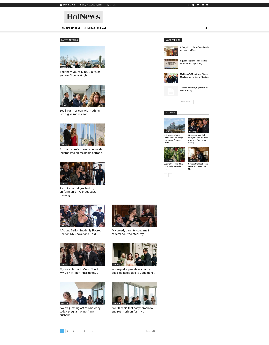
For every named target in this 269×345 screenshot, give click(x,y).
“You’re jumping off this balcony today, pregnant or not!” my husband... (80, 311)
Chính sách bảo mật (95, 28)
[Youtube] (207, 5)
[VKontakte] (202, 5)
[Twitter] (193, 5)
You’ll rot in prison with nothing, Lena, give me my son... (80, 112)
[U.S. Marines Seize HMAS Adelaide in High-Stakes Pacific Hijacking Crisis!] (174, 125)
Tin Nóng (64, 145)
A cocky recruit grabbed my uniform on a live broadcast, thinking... (78, 192)
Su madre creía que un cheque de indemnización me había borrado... (82, 151)
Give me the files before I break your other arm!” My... (198, 166)
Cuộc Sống (64, 67)
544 (85, 331)
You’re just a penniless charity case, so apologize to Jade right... (133, 271)
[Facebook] (189, 5)
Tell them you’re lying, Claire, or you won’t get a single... (80, 73)
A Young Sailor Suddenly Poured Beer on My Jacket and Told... (80, 232)
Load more (185, 102)
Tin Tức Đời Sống (71, 28)
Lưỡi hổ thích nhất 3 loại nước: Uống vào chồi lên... (173, 166)
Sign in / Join (111, 5)
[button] (206, 28)
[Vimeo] (198, 5)
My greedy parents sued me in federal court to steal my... (131, 232)
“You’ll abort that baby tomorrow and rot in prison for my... (132, 309)
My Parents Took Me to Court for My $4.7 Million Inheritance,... (81, 271)
